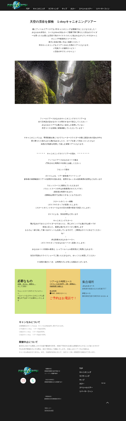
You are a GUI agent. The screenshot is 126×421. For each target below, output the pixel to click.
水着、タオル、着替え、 (27, 284)
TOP (81, 368)
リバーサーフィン (86, 391)
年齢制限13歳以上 (56, 286)
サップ (81, 380)
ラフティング (84, 376)
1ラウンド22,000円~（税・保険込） (63, 284)
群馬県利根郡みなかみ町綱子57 (94, 289)
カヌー (81, 384)
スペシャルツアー (86, 387)
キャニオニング (85, 372)
